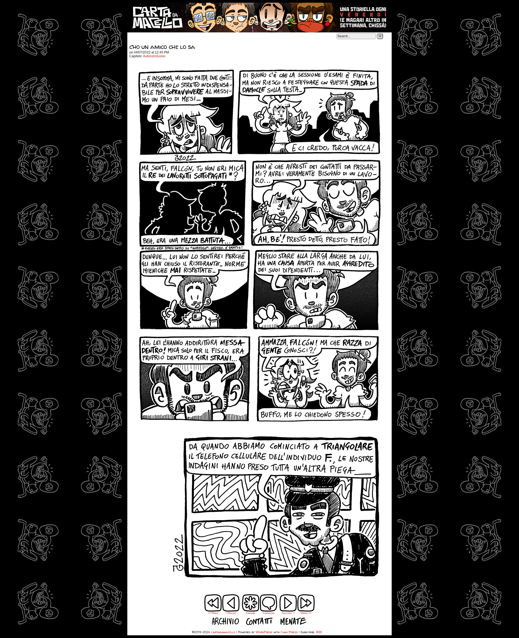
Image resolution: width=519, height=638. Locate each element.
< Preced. (230, 613)
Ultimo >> (306, 613)
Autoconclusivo (154, 56)
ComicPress (289, 632)
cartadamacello (259, 17)
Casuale (250, 613)
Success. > (288, 613)
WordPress (264, 632)
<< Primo (213, 613)
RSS (319, 632)
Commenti (268, 607)
